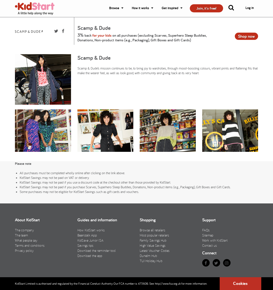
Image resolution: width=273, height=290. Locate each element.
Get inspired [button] (170, 8)
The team (21, 235)
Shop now (246, 36)
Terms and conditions (29, 245)
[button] (233, 8)
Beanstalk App (87, 235)
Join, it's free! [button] (206, 8)
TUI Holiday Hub (151, 261)
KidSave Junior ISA (90, 240)
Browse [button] (114, 8)
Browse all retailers (152, 230)
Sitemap (207, 235)
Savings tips (85, 245)
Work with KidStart (215, 240)
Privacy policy (24, 250)
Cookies (240, 283)
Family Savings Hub (153, 240)
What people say (26, 240)
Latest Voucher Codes (154, 250)
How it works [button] (140, 8)
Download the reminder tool (96, 250)
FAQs (206, 230)
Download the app (89, 256)
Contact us (209, 245)
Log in (249, 8)
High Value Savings (153, 245)
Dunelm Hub (148, 256)
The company (24, 230)
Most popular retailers (154, 235)
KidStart (37, 8)
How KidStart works (91, 230)
